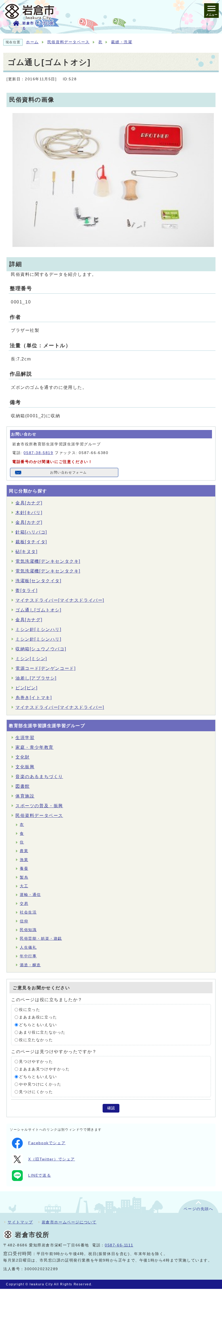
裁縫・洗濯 (121, 42)
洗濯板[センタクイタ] (38, 580)
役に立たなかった (36, 1040)
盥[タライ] (26, 590)
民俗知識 (28, 930)
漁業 (24, 860)
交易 (24, 904)
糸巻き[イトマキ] (33, 697)
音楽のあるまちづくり (39, 776)
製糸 (24, 877)
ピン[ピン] (26, 688)
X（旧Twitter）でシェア (51, 1159)
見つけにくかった (36, 1092)
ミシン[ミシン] (31, 658)
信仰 (24, 921)
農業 (24, 851)
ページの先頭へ (198, 1209)
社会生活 (28, 912)
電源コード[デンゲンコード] (45, 668)
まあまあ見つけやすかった (44, 1069)
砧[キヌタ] (26, 551)
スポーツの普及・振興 (39, 805)
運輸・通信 (30, 895)
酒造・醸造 (30, 965)
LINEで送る (39, 1175)
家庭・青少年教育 (34, 747)
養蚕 (24, 868)
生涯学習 (24, 737)
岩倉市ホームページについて (69, 1222)
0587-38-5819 (38, 453)
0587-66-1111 (119, 1245)
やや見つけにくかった (40, 1084)
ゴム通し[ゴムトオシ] (38, 610)
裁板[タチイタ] (31, 542)
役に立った (29, 1010)
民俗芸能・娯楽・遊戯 (41, 939)
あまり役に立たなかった (42, 1032)
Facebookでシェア (47, 1143)
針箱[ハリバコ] (31, 532)
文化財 (22, 757)
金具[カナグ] (28, 503)
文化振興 (24, 767)
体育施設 (24, 796)
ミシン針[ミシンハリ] (38, 629)
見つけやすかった (36, 1062)
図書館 (22, 786)
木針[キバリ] (28, 512)
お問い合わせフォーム (68, 472)
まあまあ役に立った (38, 1017)
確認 (111, 1108)
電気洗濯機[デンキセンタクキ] (47, 561)
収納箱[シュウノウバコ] (40, 649)
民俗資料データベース (68, 42)
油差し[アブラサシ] (36, 678)
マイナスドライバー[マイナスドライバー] (59, 600)
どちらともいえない (38, 1025)
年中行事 (28, 956)
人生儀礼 (28, 947)
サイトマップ (20, 1222)
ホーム (32, 42)
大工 (24, 886)
